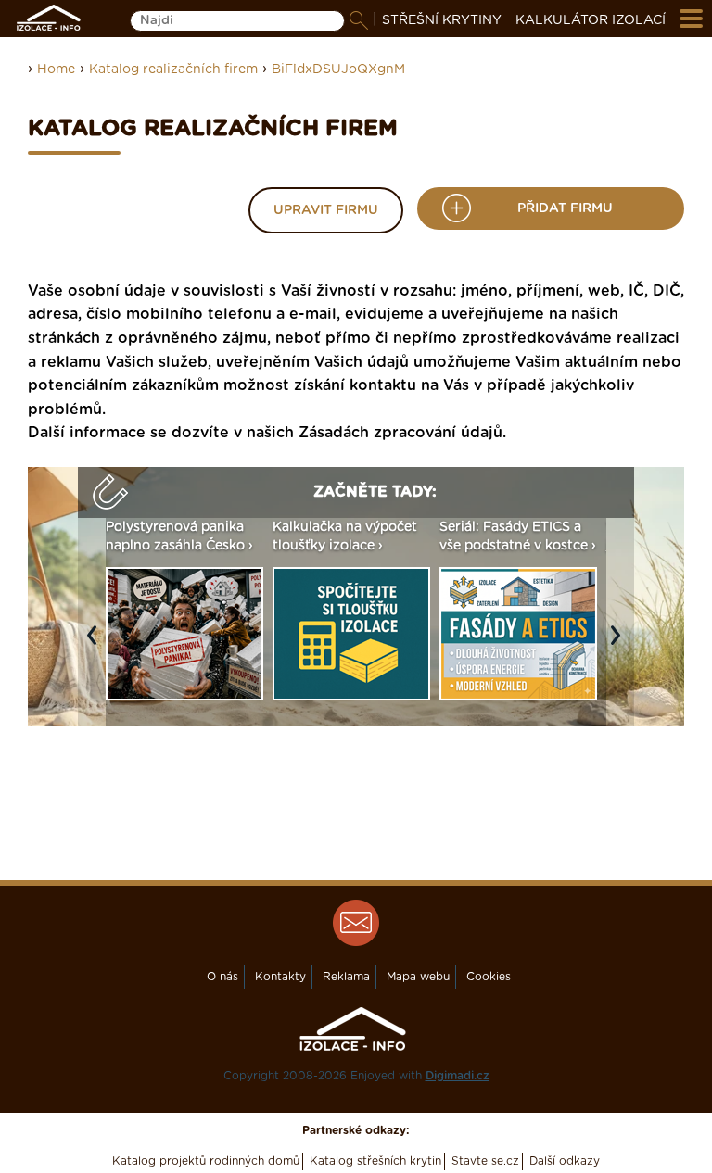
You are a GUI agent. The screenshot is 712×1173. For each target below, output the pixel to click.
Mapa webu (418, 976)
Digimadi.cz (458, 1075)
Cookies (488, 976)
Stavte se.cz (485, 1161)
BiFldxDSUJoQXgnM (338, 69)
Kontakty (280, 976)
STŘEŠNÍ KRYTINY (442, 20)
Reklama (346, 976)
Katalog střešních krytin (375, 1161)
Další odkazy (564, 1161)
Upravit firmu (325, 210)
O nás (222, 976)
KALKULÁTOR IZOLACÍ (590, 20)
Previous (96, 644)
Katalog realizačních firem (173, 69)
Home (56, 69)
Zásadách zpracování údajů (400, 432)
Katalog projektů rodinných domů (205, 1161)
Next (620, 644)
